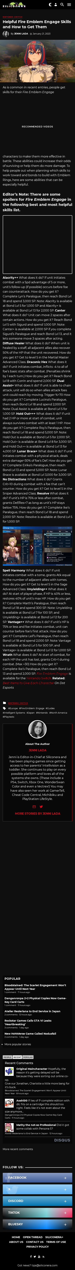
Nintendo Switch (12, 17)
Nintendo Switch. (39, 678)
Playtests (9, 716)
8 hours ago (22, 1093)
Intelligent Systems (14, 712)
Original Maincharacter (31, 1069)
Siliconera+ (54, 1237)
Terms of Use (56, 1242)
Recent (17, 1057)
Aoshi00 (21, 1100)
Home (16, 1237)
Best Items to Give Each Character (28, 683)
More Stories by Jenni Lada (37, 813)
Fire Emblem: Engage (32, 708)
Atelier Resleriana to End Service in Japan (32, 1011)
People (7, 1057)
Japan (31, 712)
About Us (16, 1242)
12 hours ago (56, 1133)
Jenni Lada (21, 33)
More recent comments (18, 1149)
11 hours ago (18, 1118)
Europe (14, 708)
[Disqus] (37, 867)
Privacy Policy (37, 1246)
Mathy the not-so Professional (36, 1125)
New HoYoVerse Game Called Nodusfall (30, 1033)
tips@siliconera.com (45, 1265)
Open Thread (33, 1237)
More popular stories (18, 1044)
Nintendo (43, 712)
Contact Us (35, 1242)
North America (59, 712)
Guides (51, 708)
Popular (28, 1057)
